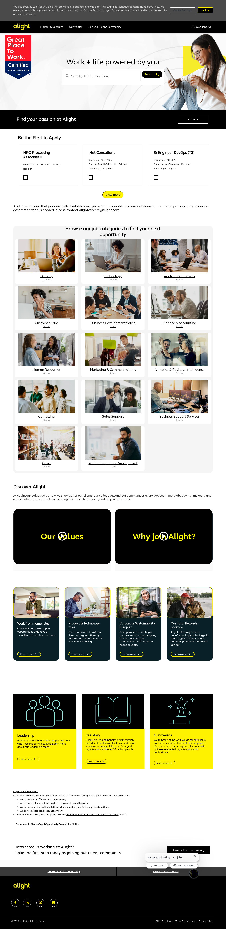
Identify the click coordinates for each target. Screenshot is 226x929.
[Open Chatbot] (193, 873)
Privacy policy (206, 921)
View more (113, 195)
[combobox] (102, 76)
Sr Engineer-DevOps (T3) (174, 152)
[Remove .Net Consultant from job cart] (91, 177)
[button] (182, 10)
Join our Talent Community (104, 27)
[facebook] (15, 903)
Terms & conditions (185, 921)
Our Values (75, 27)
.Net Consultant (102, 152)
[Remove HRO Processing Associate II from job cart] (25, 177)
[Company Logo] (25, 26)
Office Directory (163, 921)
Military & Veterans (51, 27)
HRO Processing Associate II (36, 154)
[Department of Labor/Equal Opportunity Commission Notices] (113, 825)
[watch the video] (62, 536)
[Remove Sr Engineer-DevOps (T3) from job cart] (156, 177)
